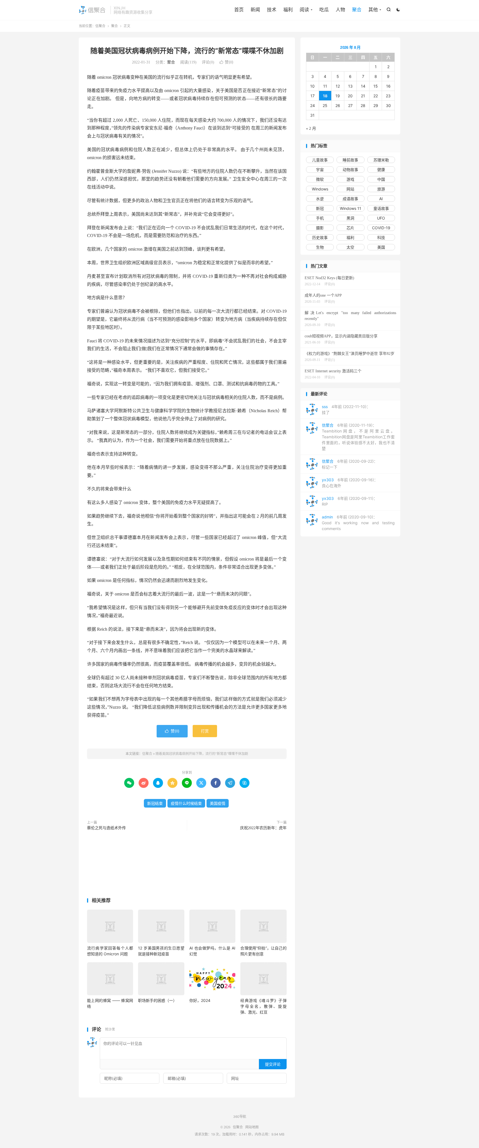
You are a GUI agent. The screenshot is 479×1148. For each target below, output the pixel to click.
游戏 (350, 179)
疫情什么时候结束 (186, 803)
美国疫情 (217, 803)
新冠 (320, 208)
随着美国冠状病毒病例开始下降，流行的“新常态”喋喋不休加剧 (187, 51)
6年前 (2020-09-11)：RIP (349, 501)
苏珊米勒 (381, 159)
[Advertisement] (187, 865)
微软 (320, 179)
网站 (350, 189)
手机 (320, 218)
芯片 (350, 227)
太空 (350, 247)
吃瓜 (324, 9)
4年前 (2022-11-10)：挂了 (346, 409)
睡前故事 (350, 159)
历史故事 (320, 237)
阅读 (304, 9)
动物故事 (350, 169)
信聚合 (93, 10)
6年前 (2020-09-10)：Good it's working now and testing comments (358, 523)
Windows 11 (350, 208)
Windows (320, 189)
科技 (381, 237)
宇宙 (320, 169)
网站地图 (252, 1127)
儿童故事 (320, 159)
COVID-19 (381, 227)
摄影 (320, 227)
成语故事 (350, 198)
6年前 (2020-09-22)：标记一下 (350, 464)
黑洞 (350, 218)
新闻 (255, 9)
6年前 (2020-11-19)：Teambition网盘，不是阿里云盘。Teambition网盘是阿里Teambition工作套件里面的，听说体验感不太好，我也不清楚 (358, 437)
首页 (239, 9)
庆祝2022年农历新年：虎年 (263, 828)
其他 (373, 9)
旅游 (381, 189)
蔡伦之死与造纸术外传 (106, 828)
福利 (288, 9)
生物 (320, 247)
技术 (271, 9)
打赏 (205, 731)
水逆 (320, 198)
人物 (340, 9)
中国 (381, 179)
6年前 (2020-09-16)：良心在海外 (350, 482)
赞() (226, 62)
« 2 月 (311, 128)
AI (381, 198)
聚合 (356, 9)
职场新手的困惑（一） (157, 1000)
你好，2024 (199, 1000)
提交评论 (273, 1064)
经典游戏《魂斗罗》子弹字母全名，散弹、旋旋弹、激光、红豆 (263, 1006)
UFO (381, 218)
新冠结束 (155, 803)
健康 (381, 169)
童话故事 (381, 208)
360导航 (239, 1116)
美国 (381, 247)
